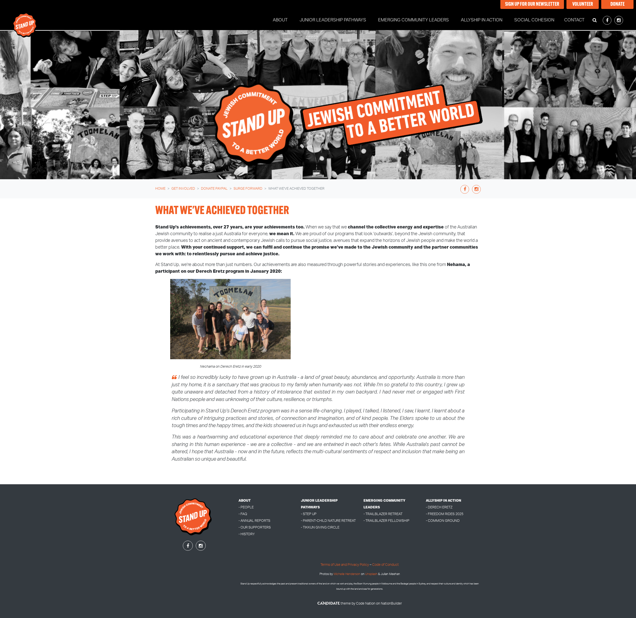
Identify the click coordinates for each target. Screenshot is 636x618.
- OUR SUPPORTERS (254, 527)
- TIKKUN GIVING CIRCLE (320, 527)
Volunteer (582, 4)
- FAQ (242, 514)
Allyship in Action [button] (481, 20)
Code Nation (365, 603)
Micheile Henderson (347, 574)
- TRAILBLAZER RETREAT (382, 514)
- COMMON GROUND (443, 521)
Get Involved (183, 188)
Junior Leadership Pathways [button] (333, 20)
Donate (617, 4)
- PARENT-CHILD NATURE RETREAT (328, 521)
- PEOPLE (246, 507)
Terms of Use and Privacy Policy (344, 565)
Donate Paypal (214, 188)
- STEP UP (309, 514)
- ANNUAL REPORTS (254, 521)
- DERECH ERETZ (439, 507)
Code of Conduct (385, 565)
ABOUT (244, 500)
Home (160, 188)
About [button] (280, 20)
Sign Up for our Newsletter (532, 4)
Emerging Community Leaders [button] (413, 20)
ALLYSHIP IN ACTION (443, 500)
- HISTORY (246, 534)
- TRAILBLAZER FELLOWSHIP (386, 521)
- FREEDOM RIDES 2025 (444, 514)
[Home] (25, 20)
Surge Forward (248, 188)
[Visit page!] (607, 20)
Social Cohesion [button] (534, 20)
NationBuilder (391, 603)
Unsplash (371, 574)
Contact (574, 20)
